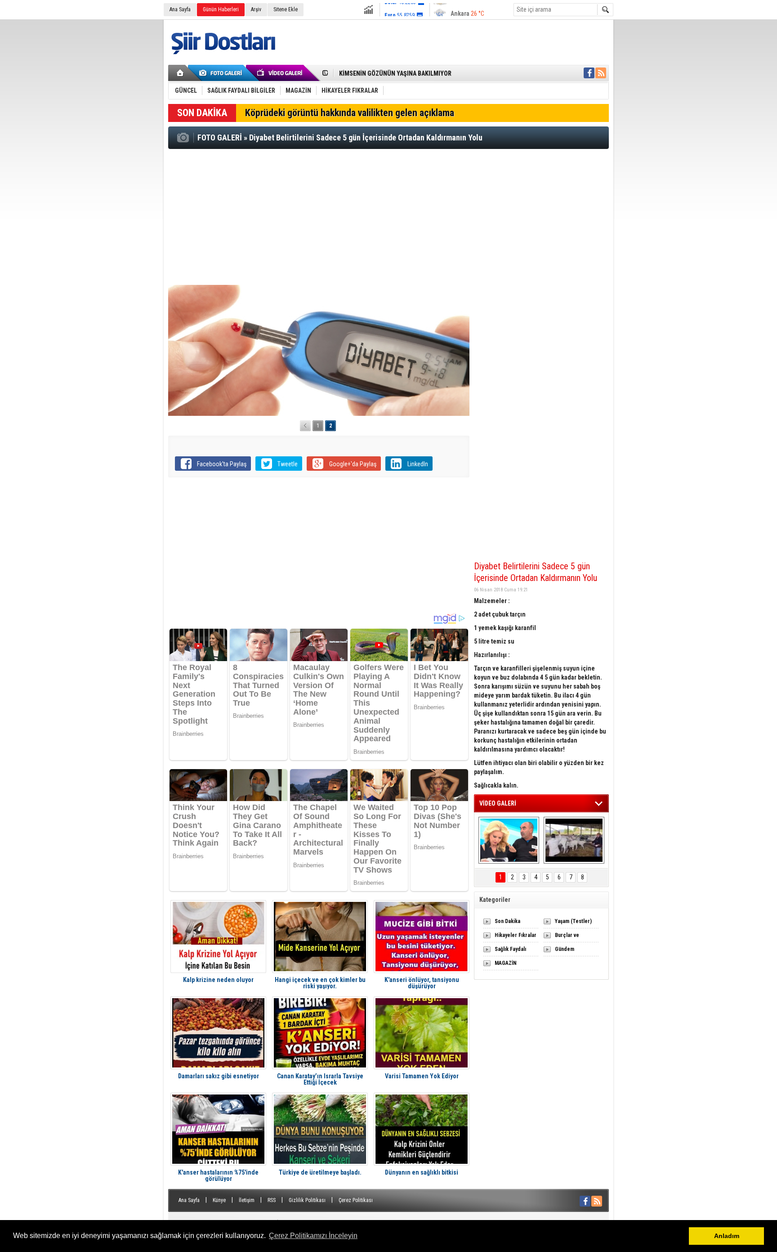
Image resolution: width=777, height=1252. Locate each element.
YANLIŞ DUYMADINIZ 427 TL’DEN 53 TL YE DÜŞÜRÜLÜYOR (415, 73)
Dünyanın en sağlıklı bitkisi (421, 1172)
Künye (219, 1200)
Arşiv (256, 9)
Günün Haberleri (221, 9)
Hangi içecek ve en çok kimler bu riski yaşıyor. (320, 983)
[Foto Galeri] (222, 73)
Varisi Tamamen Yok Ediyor (422, 1076)
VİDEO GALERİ (497, 803)
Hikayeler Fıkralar (515, 935)
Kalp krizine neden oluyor (218, 980)
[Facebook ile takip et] (589, 73)
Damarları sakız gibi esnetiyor (218, 1076)
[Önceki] (305, 425)
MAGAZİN (506, 963)
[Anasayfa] (180, 73)
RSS (272, 1200)
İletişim (247, 1200)
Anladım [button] (726, 1235)
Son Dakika (507, 921)
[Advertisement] (388, 216)
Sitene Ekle (285, 9)
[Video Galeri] (280, 73)
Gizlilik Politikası (307, 1200)
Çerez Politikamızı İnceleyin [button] (313, 1235)
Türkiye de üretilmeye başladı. (320, 1172)
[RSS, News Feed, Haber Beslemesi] (600, 73)
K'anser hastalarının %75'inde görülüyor (218, 1175)
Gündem (564, 949)
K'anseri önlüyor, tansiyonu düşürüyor (421, 983)
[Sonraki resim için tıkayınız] (318, 350)
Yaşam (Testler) (573, 921)
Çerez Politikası (356, 1200)
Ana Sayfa (180, 9)
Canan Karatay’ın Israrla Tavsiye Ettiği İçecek (320, 1079)
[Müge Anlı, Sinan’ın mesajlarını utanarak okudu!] (508, 840)
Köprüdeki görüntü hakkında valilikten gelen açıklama (349, 112)
